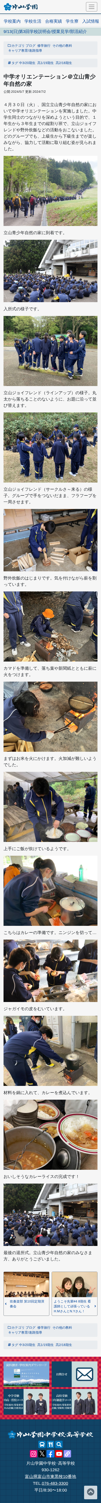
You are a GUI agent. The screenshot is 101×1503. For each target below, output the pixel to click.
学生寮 (72, 21)
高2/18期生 (64, 63)
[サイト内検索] (59, 1444)
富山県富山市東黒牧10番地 (50, 1476)
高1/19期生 (45, 63)
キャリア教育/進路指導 (25, 50)
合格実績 (53, 21)
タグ (15, 63)
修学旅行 (43, 45)
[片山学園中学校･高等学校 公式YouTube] (59, 1454)
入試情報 (90, 21)
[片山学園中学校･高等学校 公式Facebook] (50, 1454)
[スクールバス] (42, 1444)
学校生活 (32, 21)
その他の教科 (62, 45)
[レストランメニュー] (50, 1444)
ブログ (30, 45)
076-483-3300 (55, 1483)
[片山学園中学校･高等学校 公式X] (42, 1454)
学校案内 (12, 21)
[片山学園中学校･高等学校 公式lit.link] (67, 1454)
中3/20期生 (27, 63)
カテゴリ (18, 45)
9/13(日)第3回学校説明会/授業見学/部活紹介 (45, 31)
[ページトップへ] (90, 1492)
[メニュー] (91, 6)
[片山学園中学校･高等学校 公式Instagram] (33, 1454)
